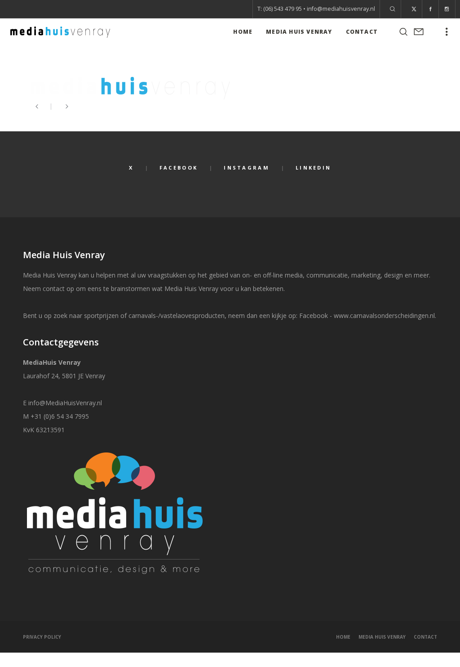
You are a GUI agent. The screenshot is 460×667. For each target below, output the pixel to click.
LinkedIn (313, 167)
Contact (425, 637)
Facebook (178, 167)
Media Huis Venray (382, 637)
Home (343, 637)
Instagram (247, 167)
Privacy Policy (42, 637)
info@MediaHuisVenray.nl (65, 402)
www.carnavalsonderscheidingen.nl (384, 315)
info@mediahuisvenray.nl (341, 9)
